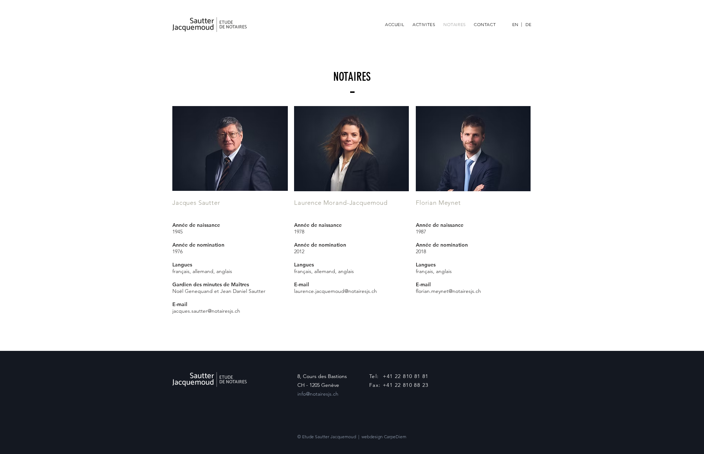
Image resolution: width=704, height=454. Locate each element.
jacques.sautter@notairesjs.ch (206, 311)
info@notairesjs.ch (317, 394)
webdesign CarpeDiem (384, 436)
